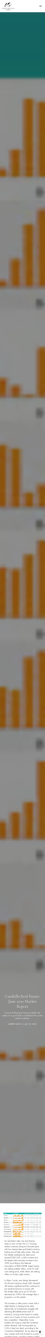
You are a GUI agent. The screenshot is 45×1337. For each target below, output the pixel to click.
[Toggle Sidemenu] (40, 6)
